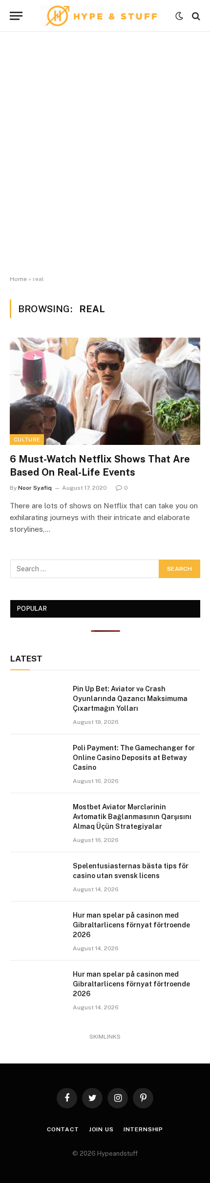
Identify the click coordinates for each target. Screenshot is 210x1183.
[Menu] (16, 16)
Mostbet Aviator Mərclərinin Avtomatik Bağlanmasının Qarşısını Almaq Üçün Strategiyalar (132, 816)
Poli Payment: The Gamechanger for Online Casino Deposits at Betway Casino (134, 757)
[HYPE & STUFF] (101, 16)
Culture (27, 439)
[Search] (195, 16)
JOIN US (101, 1129)
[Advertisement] (105, 154)
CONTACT (63, 1129)
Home (18, 279)
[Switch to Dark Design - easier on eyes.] (179, 16)
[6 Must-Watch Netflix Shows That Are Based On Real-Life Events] (105, 391)
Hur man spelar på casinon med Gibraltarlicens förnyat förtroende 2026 (131, 925)
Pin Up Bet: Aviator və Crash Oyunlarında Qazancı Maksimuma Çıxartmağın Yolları (130, 698)
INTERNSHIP (143, 1129)
